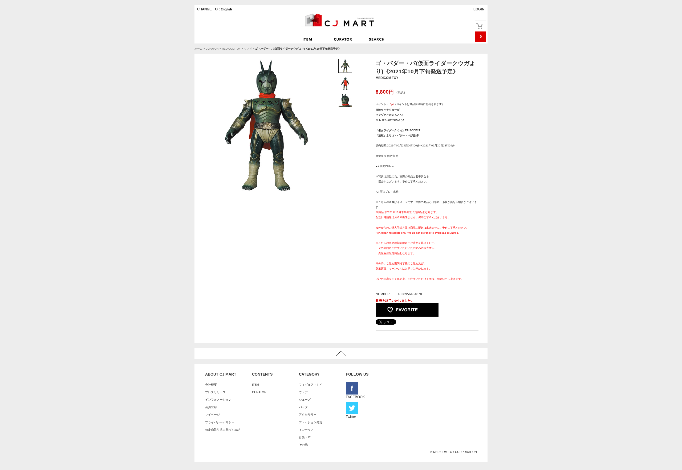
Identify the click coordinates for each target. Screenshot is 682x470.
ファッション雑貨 (310, 422)
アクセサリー (307, 414)
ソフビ (248, 48)
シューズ (305, 399)
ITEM (255, 384)
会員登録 (211, 407)
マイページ (212, 414)
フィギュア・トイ (310, 384)
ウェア (303, 392)
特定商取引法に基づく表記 (222, 429)
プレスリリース (215, 392)
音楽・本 (305, 437)
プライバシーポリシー (219, 422)
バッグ (303, 407)
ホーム (198, 48)
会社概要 (211, 384)
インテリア (306, 429)
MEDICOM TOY (231, 48)
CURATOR (212, 48)
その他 (303, 444)
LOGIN (478, 9)
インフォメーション (218, 399)
